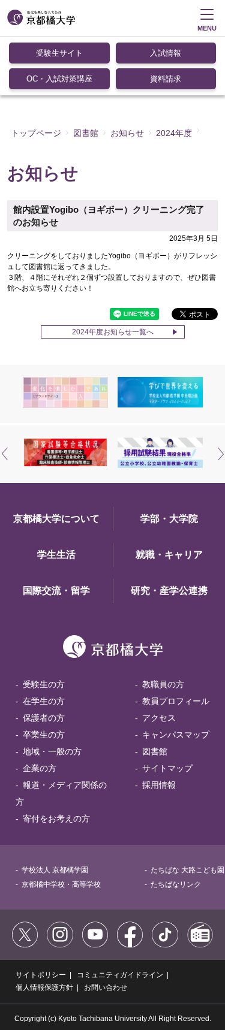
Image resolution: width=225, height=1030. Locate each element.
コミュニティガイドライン (120, 975)
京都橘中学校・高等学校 (61, 884)
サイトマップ (167, 768)
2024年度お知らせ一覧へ (113, 332)
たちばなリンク (176, 884)
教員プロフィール (175, 701)
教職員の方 (163, 684)
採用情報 (159, 785)
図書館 (85, 133)
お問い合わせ (105, 987)
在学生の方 (44, 701)
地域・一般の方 (52, 751)
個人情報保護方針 (44, 987)
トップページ (36, 133)
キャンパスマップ (175, 734)
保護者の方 (44, 718)
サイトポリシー (41, 975)
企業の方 (39, 768)
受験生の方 (44, 684)
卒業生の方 (44, 734)
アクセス (159, 718)
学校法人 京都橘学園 (55, 870)
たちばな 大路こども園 (187, 870)
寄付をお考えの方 (56, 818)
